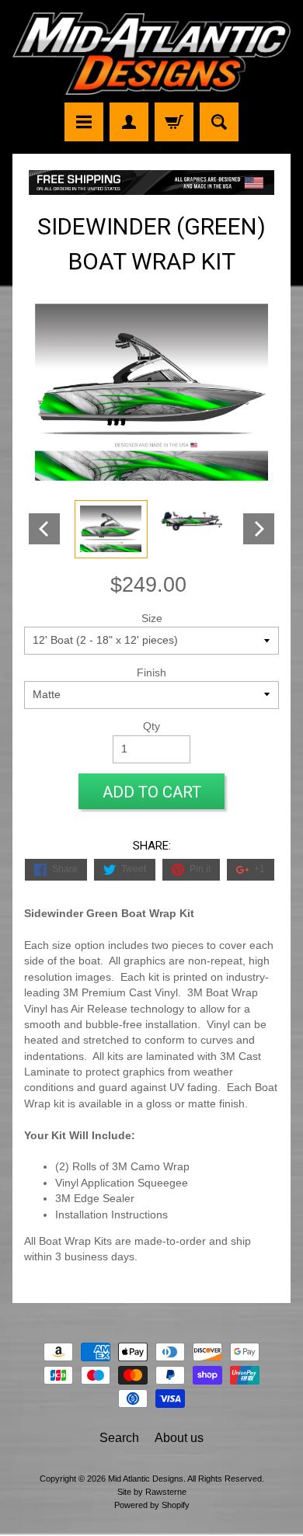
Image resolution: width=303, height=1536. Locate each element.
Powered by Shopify (152, 1505)
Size (151, 618)
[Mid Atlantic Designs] (151, 53)
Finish (151, 673)
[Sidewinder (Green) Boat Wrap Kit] (111, 529)
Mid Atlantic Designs (145, 1478)
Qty (151, 726)
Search (119, 1437)
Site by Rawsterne (151, 1491)
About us (179, 1437)
